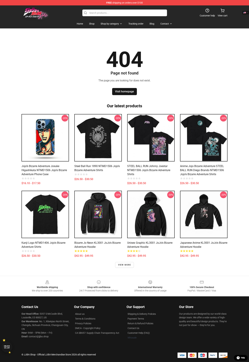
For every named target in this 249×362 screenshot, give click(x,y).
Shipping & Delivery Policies (142, 314)
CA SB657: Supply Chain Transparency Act (97, 333)
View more (124, 265)
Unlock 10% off (7, 347)
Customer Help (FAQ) (139, 333)
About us (80, 314)
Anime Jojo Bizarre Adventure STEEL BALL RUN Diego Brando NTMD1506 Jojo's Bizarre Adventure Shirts (202, 170)
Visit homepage (124, 91)
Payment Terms (136, 318)
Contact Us (133, 328)
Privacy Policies (83, 323)
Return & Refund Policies (140, 323)
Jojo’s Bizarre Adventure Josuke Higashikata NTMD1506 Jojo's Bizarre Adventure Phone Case (44, 170)
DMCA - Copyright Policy (87, 328)
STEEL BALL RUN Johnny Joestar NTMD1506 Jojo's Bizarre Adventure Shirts (148, 170)
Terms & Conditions (85, 318)
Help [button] (243, 358)
